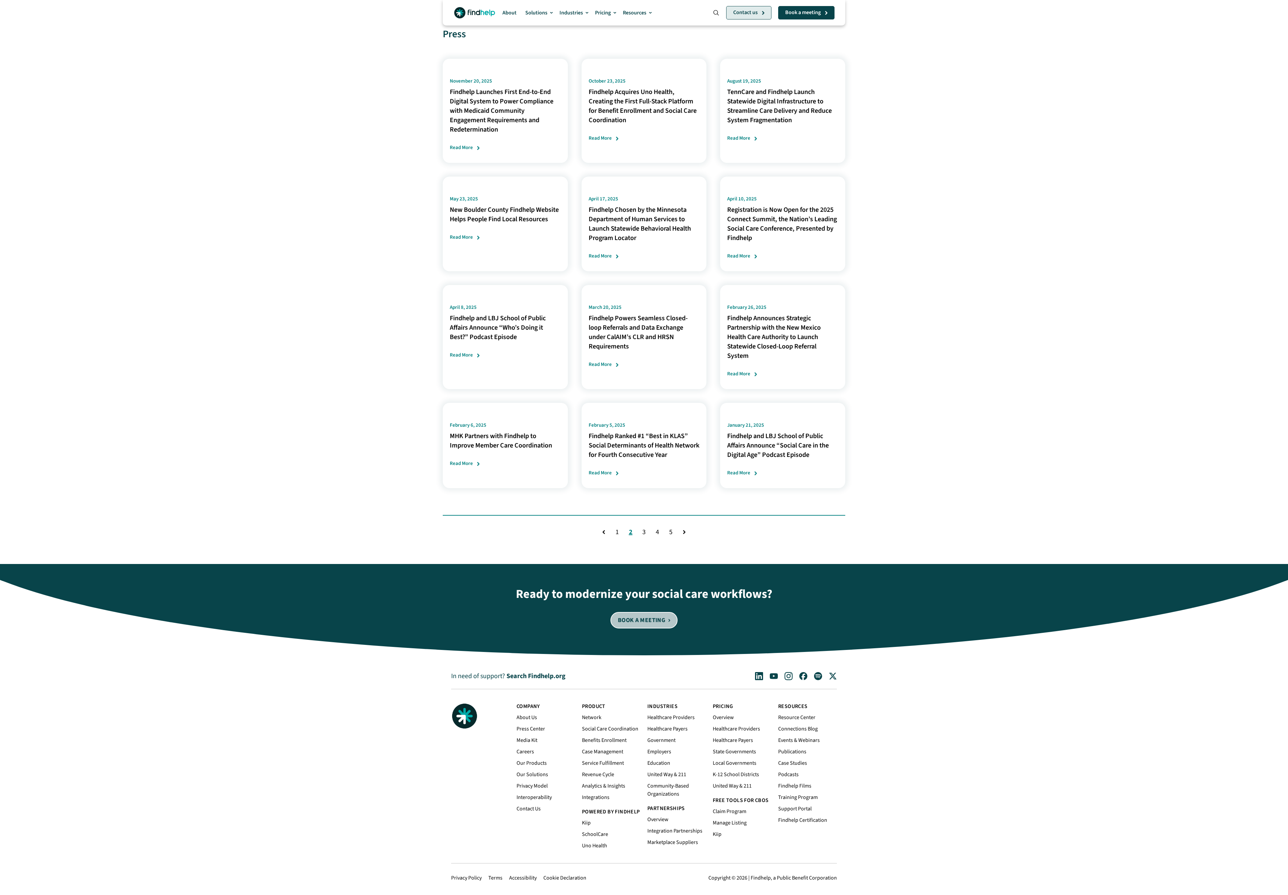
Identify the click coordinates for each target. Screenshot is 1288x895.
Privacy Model (532, 786)
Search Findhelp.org (536, 676)
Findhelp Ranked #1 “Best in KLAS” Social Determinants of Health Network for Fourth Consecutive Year (644, 445)
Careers (525, 751)
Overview (657, 819)
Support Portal (795, 808)
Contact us (745, 12)
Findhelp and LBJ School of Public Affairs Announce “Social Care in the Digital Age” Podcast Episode (778, 445)
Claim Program (729, 811)
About (509, 12)
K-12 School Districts (736, 774)
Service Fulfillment (603, 763)
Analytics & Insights (603, 786)
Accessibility (523, 878)
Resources (634, 12)
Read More (461, 147)
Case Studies (792, 763)
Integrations (595, 797)
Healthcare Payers (667, 729)
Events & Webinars (799, 740)
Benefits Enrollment (604, 740)
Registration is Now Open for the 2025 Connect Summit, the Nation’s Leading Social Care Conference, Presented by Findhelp (782, 224)
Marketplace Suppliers (672, 842)
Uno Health (594, 845)
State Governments (734, 751)
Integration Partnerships (674, 831)
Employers (659, 751)
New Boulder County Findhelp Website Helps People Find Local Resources (504, 214)
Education (658, 763)
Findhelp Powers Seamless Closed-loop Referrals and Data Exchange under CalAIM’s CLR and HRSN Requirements (638, 332)
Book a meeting (803, 12)
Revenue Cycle (598, 774)
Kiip (586, 823)
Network (591, 717)
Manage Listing (730, 823)
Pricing (603, 12)
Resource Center (796, 717)
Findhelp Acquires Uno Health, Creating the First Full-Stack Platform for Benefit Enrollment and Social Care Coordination (643, 106)
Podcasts (788, 774)
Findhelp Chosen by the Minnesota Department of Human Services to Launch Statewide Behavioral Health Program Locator (640, 224)
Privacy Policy (466, 878)
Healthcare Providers (671, 717)
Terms (495, 878)
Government (661, 740)
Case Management (602, 751)
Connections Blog (798, 729)
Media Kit (527, 740)
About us (527, 717)
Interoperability (534, 797)
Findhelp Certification (802, 820)
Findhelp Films (794, 786)
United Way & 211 (666, 774)
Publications (792, 751)
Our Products (532, 763)
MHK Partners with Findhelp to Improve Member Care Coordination (501, 440)
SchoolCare (595, 834)
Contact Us (529, 808)
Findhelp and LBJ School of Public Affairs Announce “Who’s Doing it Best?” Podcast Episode (498, 328)
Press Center (531, 729)
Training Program (798, 797)
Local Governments (734, 763)
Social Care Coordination (610, 729)
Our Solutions (532, 774)
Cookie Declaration (564, 878)
